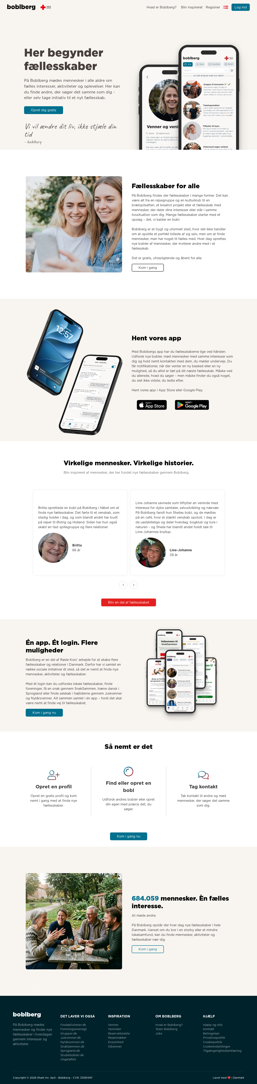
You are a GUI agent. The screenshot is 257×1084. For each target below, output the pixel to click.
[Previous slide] (123, 585)
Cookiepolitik (212, 1042)
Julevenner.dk (70, 1037)
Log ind (241, 7)
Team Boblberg (166, 1029)
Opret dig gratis (43, 110)
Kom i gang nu (44, 713)
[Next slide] (134, 585)
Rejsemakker (117, 1037)
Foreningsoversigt (73, 1029)
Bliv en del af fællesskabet (128, 602)
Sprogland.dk (70, 1050)
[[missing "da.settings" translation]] (225, 7)
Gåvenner (115, 1046)
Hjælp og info (212, 1024)
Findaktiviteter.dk (73, 1024)
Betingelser (211, 1033)
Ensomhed (115, 1042)
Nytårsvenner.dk (72, 1042)
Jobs (158, 1033)
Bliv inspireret (191, 7)
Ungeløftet (68, 1059)
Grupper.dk (68, 1033)
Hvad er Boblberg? (161, 7)
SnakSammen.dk (72, 1046)
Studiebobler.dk (72, 1055)
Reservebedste (119, 1033)
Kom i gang (148, 268)
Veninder (114, 1029)
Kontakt (208, 1029)
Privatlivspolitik (214, 1037)
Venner (113, 1024)
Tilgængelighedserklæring (222, 1050)
